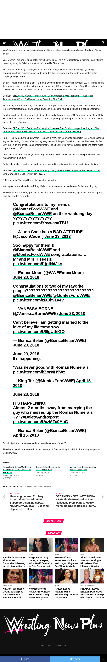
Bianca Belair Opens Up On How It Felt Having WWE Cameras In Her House (17, 470)
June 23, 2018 (57, 236)
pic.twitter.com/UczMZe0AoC (40, 421)
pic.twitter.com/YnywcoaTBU (40, 222)
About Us (46, 645)
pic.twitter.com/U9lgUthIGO (39, 331)
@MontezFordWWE (31, 209)
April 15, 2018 (26, 435)
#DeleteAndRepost (41, 417)
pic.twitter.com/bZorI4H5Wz (39, 372)
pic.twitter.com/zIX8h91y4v (38, 300)
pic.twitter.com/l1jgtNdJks (37, 263)
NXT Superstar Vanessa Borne (36, 487)
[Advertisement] (53, 19)
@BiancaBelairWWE (32, 213)
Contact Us (60, 645)
